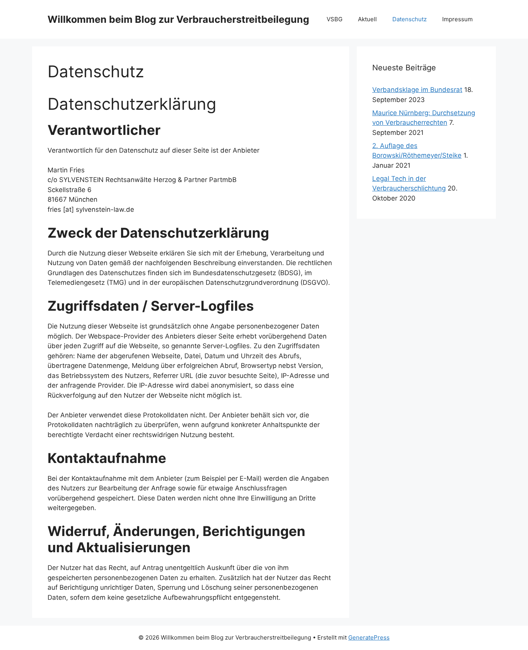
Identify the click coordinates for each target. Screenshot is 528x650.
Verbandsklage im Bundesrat (417, 90)
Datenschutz (409, 19)
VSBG (334, 19)
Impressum (457, 19)
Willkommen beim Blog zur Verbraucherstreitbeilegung (178, 19)
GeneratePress (369, 637)
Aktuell (367, 19)
